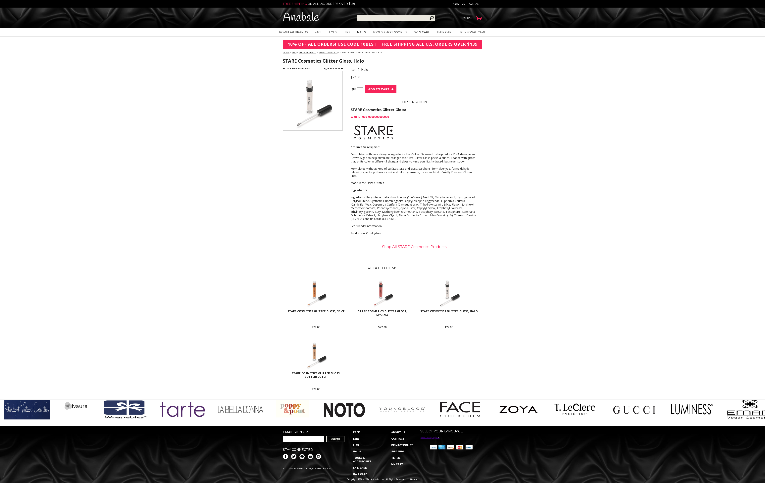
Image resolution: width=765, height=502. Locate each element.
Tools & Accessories (390, 32)
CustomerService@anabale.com (309, 468)
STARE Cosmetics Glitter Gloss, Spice (316, 311)
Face (318, 32)
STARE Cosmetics (328, 52)
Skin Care (422, 32)
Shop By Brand (307, 52)
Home (286, 52)
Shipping (397, 451)
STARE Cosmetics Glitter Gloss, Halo (449, 311)
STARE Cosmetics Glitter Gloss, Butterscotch (316, 375)
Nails (361, 32)
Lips (346, 32)
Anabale (301, 18)
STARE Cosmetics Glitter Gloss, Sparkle (382, 313)
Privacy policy (402, 445)
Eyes (333, 32)
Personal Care (473, 32)
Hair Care (445, 32)
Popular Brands (293, 32)
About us (459, 3)
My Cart (397, 464)
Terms (395, 457)
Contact (474, 3)
